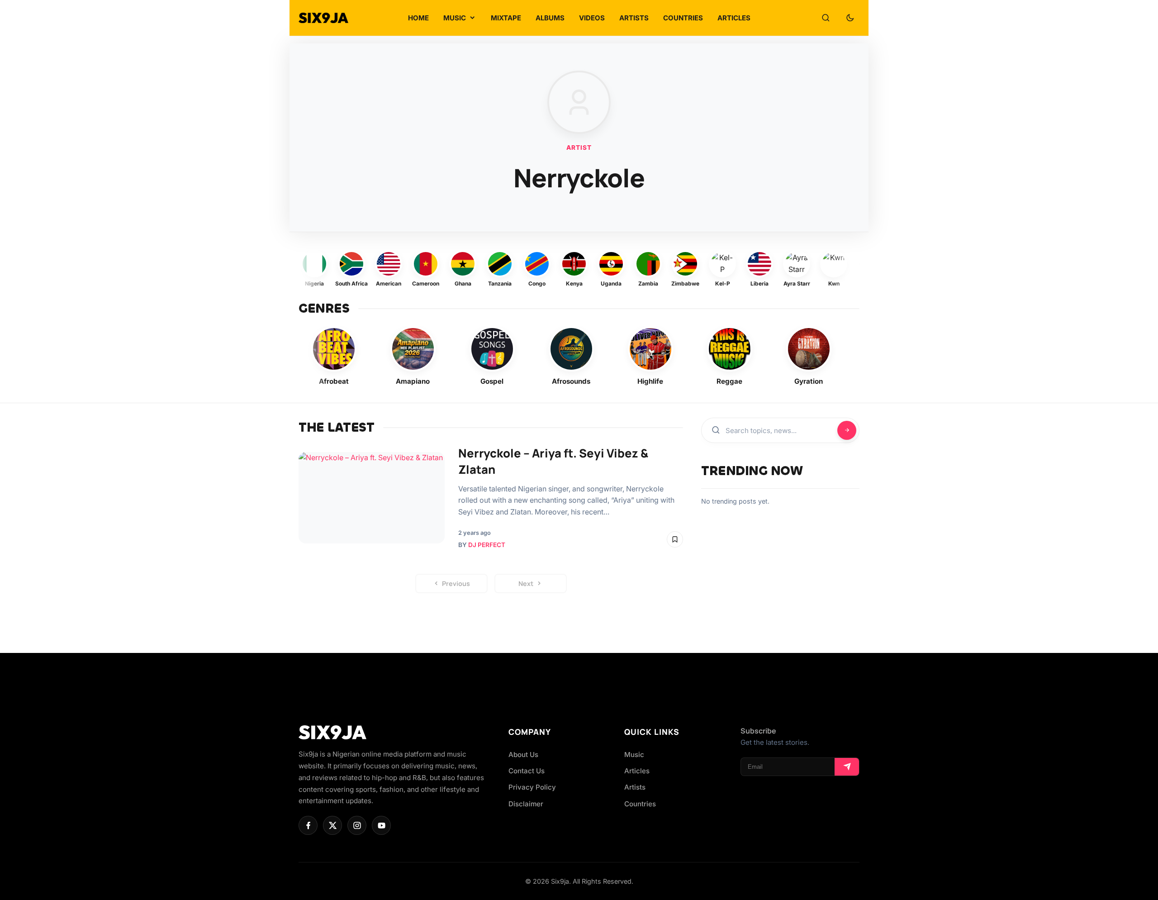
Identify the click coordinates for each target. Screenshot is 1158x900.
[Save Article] (675, 539)
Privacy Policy (532, 787)
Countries (640, 804)
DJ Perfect (486, 544)
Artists (634, 787)
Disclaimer (525, 804)
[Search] (825, 18)
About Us (523, 754)
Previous (456, 583)
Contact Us (526, 771)
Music (634, 754)
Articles (637, 771)
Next (525, 583)
